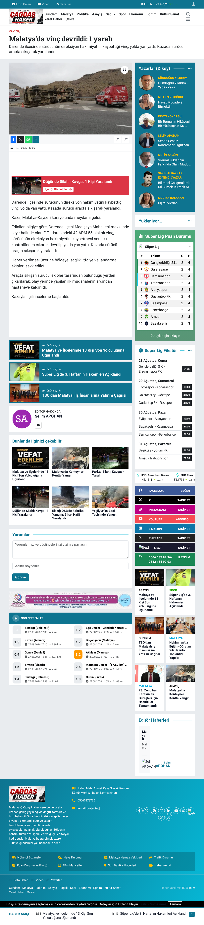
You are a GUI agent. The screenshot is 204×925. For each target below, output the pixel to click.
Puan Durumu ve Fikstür (32, 865)
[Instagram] (161, 810)
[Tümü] (190, 69)
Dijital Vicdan (168, 203)
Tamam (175, 904)
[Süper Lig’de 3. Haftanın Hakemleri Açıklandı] (180, 577)
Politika (83, 14)
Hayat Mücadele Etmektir (170, 104)
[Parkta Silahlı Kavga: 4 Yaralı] (110, 458)
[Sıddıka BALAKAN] (147, 200)
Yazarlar (65, 4)
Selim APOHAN (48, 416)
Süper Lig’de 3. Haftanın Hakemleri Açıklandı (180, 600)
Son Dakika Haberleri (122, 865)
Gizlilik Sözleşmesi (153, 904)
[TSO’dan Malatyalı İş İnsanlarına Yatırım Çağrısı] (149, 625)
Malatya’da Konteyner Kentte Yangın (67, 473)
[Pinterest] (154, 810)
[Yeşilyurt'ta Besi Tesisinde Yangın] (110, 497)
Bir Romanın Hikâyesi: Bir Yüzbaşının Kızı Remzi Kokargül (174, 124)
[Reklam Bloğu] (70, 600)
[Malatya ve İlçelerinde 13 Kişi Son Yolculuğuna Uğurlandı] (30, 458)
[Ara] (188, 14)
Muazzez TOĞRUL (171, 97)
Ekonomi (136, 14)
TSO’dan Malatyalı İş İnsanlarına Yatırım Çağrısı (149, 648)
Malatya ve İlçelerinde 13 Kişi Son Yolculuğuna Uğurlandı (30, 475)
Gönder (20, 577)
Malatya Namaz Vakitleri (125, 857)
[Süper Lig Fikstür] (190, 350)
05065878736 (86, 800)
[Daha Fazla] (35, 139)
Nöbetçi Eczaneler (29, 857)
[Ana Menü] (188, 19)
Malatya (67, 14)
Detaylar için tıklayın (165, 336)
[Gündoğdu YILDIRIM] (147, 82)
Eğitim (151, 14)
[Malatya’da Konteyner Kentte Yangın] (70, 458)
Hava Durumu (72, 857)
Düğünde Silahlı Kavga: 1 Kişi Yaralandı (30, 512)
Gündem (51, 14)
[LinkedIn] (169, 810)
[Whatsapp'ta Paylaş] (28, 139)
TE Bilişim (188, 888)
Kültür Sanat (169, 14)
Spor (122, 14)
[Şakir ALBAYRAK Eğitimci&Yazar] (147, 179)
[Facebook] (139, 810)
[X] (146, 810)
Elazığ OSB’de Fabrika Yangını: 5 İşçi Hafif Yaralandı (68, 514)
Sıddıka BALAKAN (171, 198)
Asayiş (97, 14)
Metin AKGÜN (168, 155)
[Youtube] (176, 810)
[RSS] (169, 817)
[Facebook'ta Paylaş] (13, 139)
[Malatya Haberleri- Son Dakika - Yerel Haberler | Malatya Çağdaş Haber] (26, 16)
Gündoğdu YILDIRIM (172, 78)
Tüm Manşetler (73, 865)
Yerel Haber (53, 19)
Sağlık (110, 14)
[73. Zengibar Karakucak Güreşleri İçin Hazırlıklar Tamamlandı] (149, 673)
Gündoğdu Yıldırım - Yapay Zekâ (173, 85)
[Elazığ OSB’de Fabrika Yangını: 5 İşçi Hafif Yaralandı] (70, 497)
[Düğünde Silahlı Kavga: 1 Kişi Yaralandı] (30, 497)
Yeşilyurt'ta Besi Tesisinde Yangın (104, 512)
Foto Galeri (23, 4)
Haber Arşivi (162, 865)
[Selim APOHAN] (21, 418)
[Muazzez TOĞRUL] (147, 101)
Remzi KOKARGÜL (170, 116)
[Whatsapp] (161, 817)
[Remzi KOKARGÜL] (147, 121)
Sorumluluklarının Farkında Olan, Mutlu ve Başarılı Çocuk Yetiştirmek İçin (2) (173, 162)
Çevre (70, 19)
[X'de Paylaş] (20, 139)
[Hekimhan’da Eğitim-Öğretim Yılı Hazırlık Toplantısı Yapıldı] (180, 625)
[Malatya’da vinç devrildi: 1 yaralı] (70, 98)
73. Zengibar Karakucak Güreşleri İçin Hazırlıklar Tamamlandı (148, 698)
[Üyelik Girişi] (192, 4)
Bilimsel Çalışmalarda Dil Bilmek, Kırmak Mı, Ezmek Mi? (174, 185)
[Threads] (183, 810)
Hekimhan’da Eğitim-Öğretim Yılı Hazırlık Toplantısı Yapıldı (180, 650)
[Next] (191, 810)
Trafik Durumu (163, 857)
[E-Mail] (38, 425)
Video (46, 4)
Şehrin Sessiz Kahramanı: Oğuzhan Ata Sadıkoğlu (173, 143)
